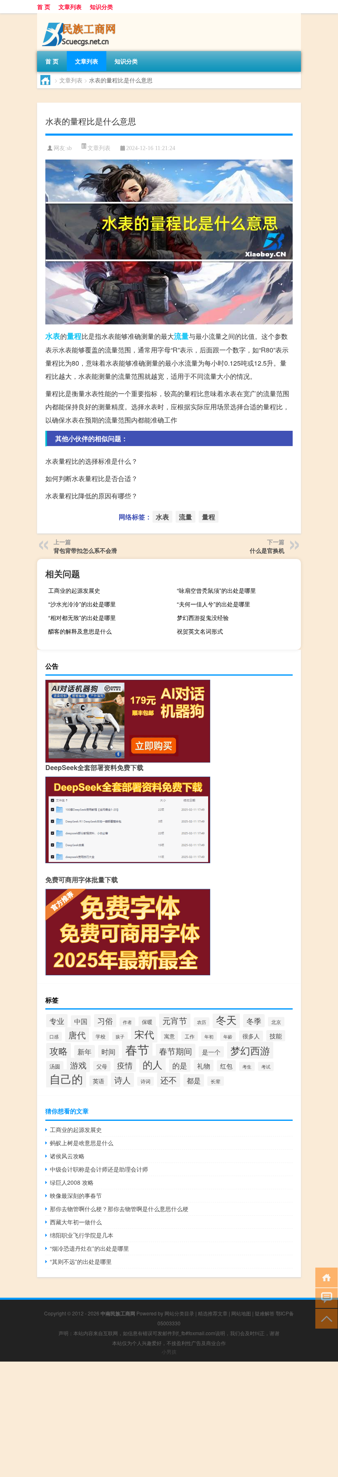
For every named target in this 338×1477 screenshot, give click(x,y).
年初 (209, 1036)
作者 (127, 1022)
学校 (101, 1036)
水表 (52, 336)
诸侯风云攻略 (67, 1156)
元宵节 (174, 1020)
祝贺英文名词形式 (200, 631)
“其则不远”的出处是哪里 (81, 1261)
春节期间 (175, 1051)
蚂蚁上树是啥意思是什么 (81, 1143)
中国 (80, 1021)
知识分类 (101, 6)
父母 (101, 1066)
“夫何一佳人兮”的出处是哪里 (213, 604)
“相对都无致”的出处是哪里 (82, 617)
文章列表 (70, 6)
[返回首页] (324, 1277)
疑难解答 (265, 1313)
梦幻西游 (250, 1050)
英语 (98, 1081)
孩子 (119, 1036)
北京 (276, 1021)
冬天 (226, 1019)
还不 (168, 1080)
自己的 (66, 1079)
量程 (74, 336)
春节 (137, 1049)
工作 (190, 1036)
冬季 (253, 1020)
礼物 (203, 1065)
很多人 (251, 1036)
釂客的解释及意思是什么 (80, 631)
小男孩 (169, 1351)
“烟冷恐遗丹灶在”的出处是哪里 (89, 1248)
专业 (56, 1020)
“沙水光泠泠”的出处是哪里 (82, 604)
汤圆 (54, 1066)
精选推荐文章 (213, 1313)
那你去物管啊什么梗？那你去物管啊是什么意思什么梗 (119, 1209)
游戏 (78, 1065)
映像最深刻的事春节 (76, 1195)
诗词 (145, 1081)
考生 (246, 1066)
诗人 (122, 1080)
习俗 (105, 1020)
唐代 (77, 1034)
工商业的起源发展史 (74, 590)
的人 (152, 1064)
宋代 (144, 1034)
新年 (84, 1051)
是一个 (211, 1051)
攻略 (58, 1050)
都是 (194, 1080)
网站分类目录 (179, 1313)
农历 (201, 1022)
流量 (181, 336)
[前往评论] (324, 1297)
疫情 (125, 1065)
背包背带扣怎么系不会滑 (85, 550)
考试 (265, 1066)
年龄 (227, 1036)
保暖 (147, 1022)
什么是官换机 (267, 550)
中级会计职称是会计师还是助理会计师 (99, 1169)
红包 (226, 1065)
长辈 (216, 1081)
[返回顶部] (324, 1318)
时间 (108, 1051)
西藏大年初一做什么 (76, 1222)
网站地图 (241, 1313)
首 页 (43, 6)
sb (69, 148)
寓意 (169, 1036)
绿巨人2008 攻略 (72, 1182)
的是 (179, 1065)
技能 (276, 1035)
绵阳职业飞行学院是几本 (81, 1235)
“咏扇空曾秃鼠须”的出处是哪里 (216, 590)
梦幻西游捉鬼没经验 (203, 617)
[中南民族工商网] (80, 16)
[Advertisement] (169, 1419)
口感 (54, 1036)
